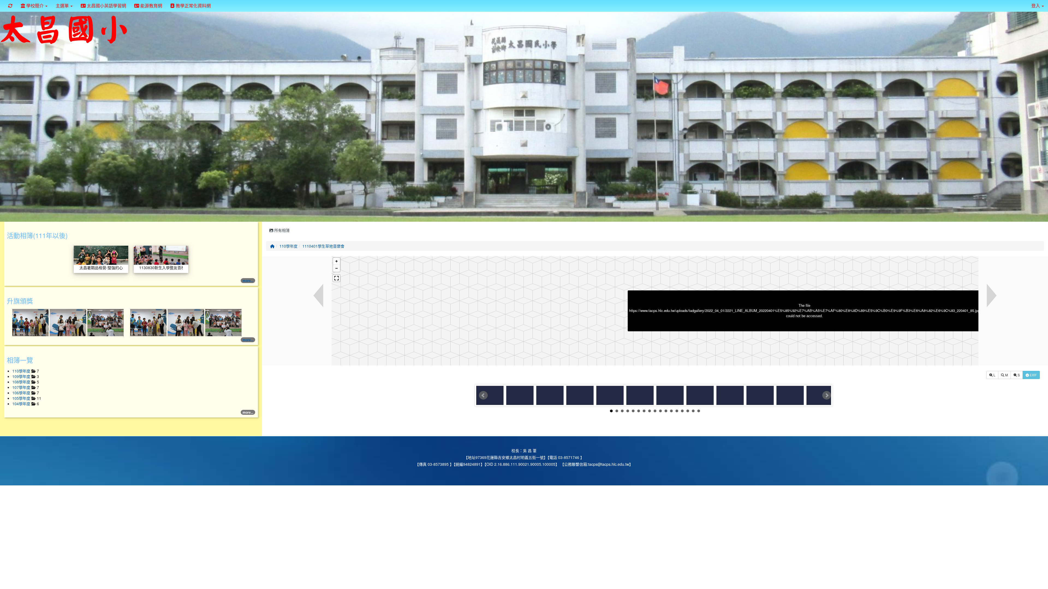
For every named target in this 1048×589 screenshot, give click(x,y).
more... (248, 280)
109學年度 (21, 376)
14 (682, 411)
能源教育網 (150, 5)
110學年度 (288, 246)
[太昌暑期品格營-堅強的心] (101, 254)
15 (687, 411)
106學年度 (21, 392)
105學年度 (21, 398)
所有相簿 (281, 230)
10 (660, 411)
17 (698, 411)
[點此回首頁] (524, 116)
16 (693, 411)
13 (676, 411)
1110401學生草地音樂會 (323, 246)
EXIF (1033, 374)
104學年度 (21, 403)
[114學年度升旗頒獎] (31, 322)
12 (671, 411)
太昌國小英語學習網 (106, 5)
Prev (483, 395)
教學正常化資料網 (193, 5)
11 (666, 411)
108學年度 (21, 381)
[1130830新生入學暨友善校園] (161, 254)
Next (826, 395)
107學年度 (21, 387)
